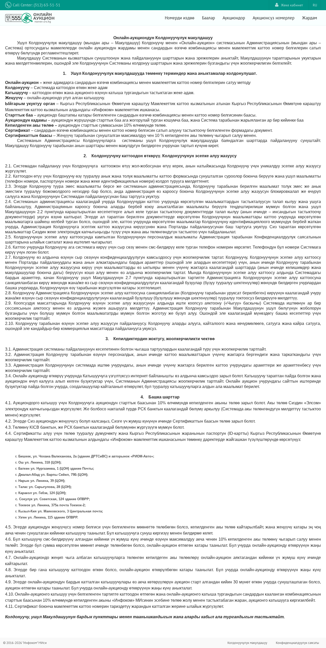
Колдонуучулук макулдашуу (247, 643)
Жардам (309, 18)
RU (315, 5)
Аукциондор (234, 18)
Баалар (208, 18)
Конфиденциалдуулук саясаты (297, 643)
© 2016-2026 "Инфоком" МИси (25, 643)
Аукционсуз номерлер (273, 18)
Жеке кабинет (292, 5)
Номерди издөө (179, 18)
